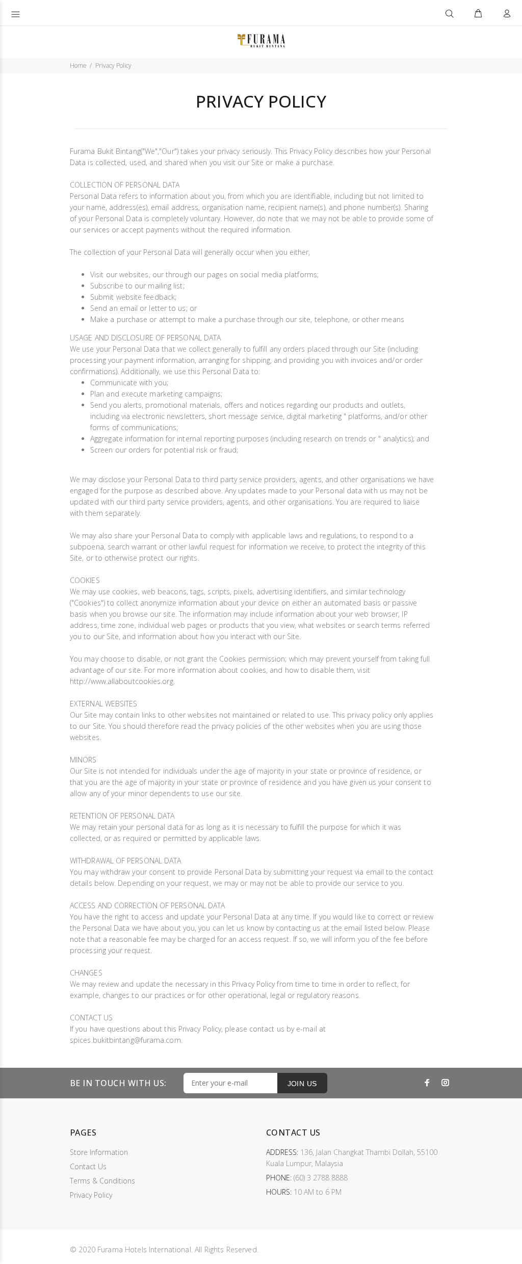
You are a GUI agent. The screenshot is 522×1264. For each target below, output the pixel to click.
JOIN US (302, 1083)
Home (78, 65)
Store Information (99, 1152)
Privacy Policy (91, 1195)
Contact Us (88, 1166)
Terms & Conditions (102, 1181)
